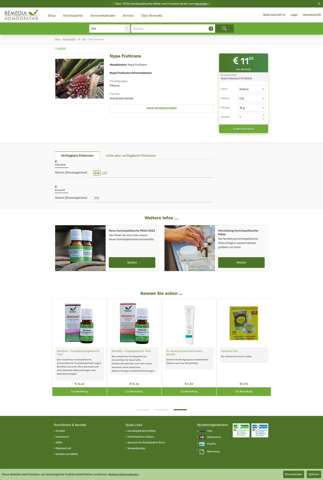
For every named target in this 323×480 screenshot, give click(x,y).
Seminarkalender (102, 15)
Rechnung (213, 451)
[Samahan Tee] (243, 323)
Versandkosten (136, 448)
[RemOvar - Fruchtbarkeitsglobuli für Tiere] (79, 323)
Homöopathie (73, 15)
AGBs (59, 442)
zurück (61, 48)
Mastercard (214, 437)
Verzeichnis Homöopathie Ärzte (146, 442)
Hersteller (201, 3)
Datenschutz (63, 448)
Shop (52, 15)
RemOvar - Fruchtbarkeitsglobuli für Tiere (78, 353)
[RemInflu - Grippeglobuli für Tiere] (134, 323)
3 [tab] (180, 409)
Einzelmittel (69, 39)
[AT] (22, 15)
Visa (209, 431)
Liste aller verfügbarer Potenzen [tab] (131, 155)
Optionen (314, 474)
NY (84, 39)
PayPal (211, 444)
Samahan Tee (229, 351)
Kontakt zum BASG (67, 454)
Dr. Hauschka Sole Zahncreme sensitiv (184, 353)
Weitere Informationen (123, 474)
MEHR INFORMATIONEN (161, 108)
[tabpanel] (189, 347)
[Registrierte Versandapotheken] (241, 430)
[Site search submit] (224, 28)
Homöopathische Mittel (141, 431)
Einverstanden (293, 474)
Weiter (132, 262)
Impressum (62, 437)
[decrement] (263, 119)
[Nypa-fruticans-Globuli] (79, 79)
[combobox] (252, 98)
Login (294, 14)
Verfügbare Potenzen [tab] (77, 155)
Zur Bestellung (79, 391)
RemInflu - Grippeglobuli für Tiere (131, 351)
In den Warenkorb (243, 128)
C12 (97, 173)
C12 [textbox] (241, 98)
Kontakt (60, 431)
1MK (96, 197)
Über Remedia (151, 15)
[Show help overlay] (211, 28)
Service (128, 15)
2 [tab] (161, 409)
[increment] (263, 115)
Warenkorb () (312, 14)
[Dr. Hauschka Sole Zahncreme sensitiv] (189, 323)
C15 (104, 173)
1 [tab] (142, 409)
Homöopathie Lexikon (140, 437)
